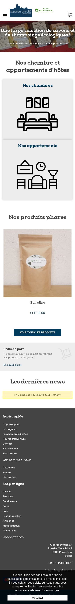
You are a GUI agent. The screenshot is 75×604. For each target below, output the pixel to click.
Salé (5, 511)
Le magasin (9, 429)
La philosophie (11, 424)
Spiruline (37, 263)
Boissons (8, 496)
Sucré (6, 506)
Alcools (7, 491)
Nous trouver (10, 448)
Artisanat (8, 520)
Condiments (10, 501)
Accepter (37, 597)
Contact (7, 443)
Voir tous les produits (37, 332)
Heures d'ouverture (14, 438)
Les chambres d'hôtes (15, 433)
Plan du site (10, 453)
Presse (7, 472)
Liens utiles (9, 477)
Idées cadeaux (11, 525)
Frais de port (13, 349)
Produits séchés (12, 515)
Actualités (9, 467)
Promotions (9, 530)
